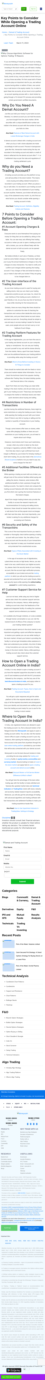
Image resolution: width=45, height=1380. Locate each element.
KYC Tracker (24, 1161)
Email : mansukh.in (25, 1166)
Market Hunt (4, 1157)
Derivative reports (6, 1159)
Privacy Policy (33, 1207)
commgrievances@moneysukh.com (24, 1220)
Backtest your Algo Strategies (28, 1132)
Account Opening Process (20, 1213)
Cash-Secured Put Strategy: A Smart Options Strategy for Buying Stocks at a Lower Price (29, 955)
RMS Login (27, 1211)
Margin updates (5, 1164)
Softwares (21, 1211)
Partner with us (24, 1139)
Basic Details (19, 1215)
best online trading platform (13, 745)
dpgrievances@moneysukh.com (11, 1222)
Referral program (25, 1137)
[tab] (9, 1103)
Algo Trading (24, 1141)
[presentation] (9, 1103)
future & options (10, 460)
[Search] (16, 9)
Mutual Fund (4, 1136)
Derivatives (8, 909)
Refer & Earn (24, 1146)
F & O (2, 1139)
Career (22, 1168)
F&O (33, 909)
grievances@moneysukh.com (35, 1218)
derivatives (37, 457)
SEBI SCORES (21, 1193)
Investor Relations (25, 1159)
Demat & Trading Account (35, 900)
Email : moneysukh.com (27, 1164)
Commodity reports (6, 1161)
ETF (2, 1146)
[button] (8, 817)
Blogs (5, 897)
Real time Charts (25, 1143)
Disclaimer (6, 818)
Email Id (7, 855)
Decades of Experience (27, 1134)
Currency (3, 1141)
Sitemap (22, 1171)
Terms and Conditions (8, 1209)
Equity (20, 909)
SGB (2, 1148)
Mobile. (7, 863)
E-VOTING (9, 1213)
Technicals (8, 923)
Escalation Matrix (28, 1215)
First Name (8, 847)
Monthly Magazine (6, 1166)
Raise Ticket (32, 1213)
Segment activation (25, 1173)
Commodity (4, 1143)
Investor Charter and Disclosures (24, 1209)
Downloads (23, 1157)
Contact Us (38, 1209)
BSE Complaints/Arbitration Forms (18, 1207)
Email (39, 1207)
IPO (2, 1134)
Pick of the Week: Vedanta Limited (28, 944)
